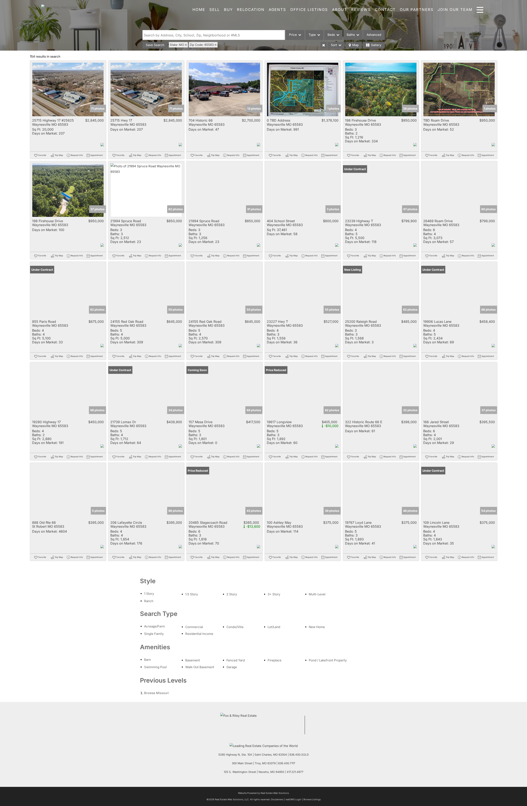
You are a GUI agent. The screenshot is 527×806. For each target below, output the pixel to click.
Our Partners (417, 9)
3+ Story (274, 594)
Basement (192, 660)
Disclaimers (277, 799)
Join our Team (455, 9)
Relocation (251, 9)
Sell (214, 9)
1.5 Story (191, 594)
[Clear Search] (324, 45)
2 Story (231, 594)
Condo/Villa (234, 627)
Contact (385, 9)
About (339, 9)
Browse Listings (312, 799)
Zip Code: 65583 (202, 45)
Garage (231, 667)
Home (198, 9)
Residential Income (199, 634)
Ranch (148, 601)
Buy (228, 9)
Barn (147, 660)
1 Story (149, 594)
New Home (317, 627)
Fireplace (274, 660)
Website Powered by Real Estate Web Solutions (263, 793)
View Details (68, 89)
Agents (277, 9)
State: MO (177, 45)
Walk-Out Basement (199, 667)
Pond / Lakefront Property (328, 660)
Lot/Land (274, 627)
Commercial (194, 627)
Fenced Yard (235, 660)
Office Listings (309, 9)
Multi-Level (317, 594)
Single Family (154, 634)
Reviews (361, 9)
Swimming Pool (155, 667)
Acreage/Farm (154, 626)
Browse (156, 693)
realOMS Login (293, 799)
